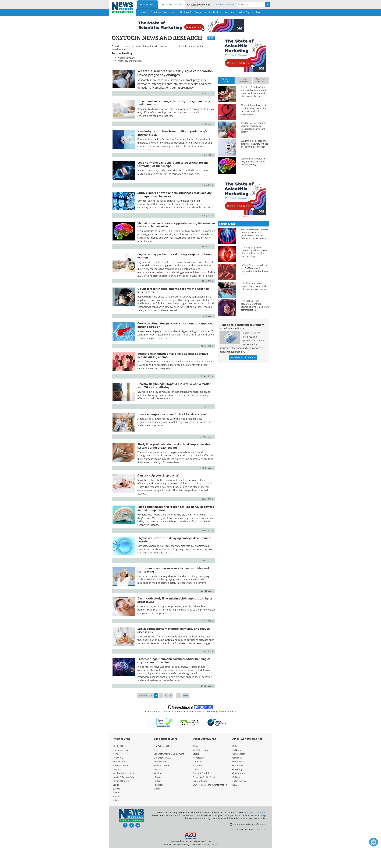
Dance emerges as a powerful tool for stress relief (172, 414)
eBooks (116, 788)
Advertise (197, 765)
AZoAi (234, 784)
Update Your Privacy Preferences (249, 824)
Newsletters (199, 757)
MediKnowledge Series (124, 773)
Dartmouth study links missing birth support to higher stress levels (174, 600)
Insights (117, 769)
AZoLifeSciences (240, 781)
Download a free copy (243, 357)
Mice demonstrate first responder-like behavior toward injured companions (175, 508)
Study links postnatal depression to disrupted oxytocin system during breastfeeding (175, 446)
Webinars (158, 773)
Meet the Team (200, 750)
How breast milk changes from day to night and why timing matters (173, 102)
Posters (116, 792)
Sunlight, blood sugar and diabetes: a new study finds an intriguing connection (254, 143)
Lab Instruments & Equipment (169, 753)
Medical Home (147, 4)
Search (196, 753)
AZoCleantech (238, 753)
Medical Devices (121, 781)
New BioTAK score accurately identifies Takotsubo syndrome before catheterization (255, 305)
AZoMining (237, 769)
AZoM (234, 746)
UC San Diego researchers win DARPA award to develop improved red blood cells (255, 269)
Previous (142, 695)
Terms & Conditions (202, 773)
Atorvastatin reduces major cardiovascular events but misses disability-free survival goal (254, 109)
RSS (211, 38)
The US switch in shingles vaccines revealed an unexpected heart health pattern (253, 127)
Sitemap (197, 761)
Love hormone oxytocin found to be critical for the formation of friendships (173, 164)
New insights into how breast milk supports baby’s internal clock (172, 133)
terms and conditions (254, 812)
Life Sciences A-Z (162, 757)
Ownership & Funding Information (210, 784)
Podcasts (117, 796)
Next (185, 695)
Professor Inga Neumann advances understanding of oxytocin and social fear (173, 660)
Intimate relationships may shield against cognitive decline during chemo (172, 355)
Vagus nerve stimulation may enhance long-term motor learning (253, 161)
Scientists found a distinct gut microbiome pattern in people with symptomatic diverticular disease (254, 92)
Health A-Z (118, 757)
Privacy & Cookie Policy (204, 777)
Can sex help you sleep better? (158, 475)
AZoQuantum (238, 773)
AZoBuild (236, 777)
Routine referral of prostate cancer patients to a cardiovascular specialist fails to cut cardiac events (254, 234)
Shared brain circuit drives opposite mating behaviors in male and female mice (176, 224)
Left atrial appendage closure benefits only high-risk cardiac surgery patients (255, 286)
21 (178, 695)
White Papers (119, 761)
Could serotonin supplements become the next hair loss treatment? (173, 290)
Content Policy (200, 781)
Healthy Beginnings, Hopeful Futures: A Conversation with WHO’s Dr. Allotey (174, 385)
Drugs (116, 784)
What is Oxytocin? (126, 57)
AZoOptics (237, 757)
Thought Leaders (121, 765)
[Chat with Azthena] (373, 842)
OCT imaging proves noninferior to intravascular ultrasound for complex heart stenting (254, 252)
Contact (196, 769)
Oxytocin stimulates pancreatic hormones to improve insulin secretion (174, 325)
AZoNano (236, 750)
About (196, 746)
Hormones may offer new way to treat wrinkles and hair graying (173, 569)
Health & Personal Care (124, 777)
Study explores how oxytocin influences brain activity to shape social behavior (174, 194)
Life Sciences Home (171, 4)
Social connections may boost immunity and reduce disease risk (173, 630)
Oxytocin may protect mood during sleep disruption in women (175, 255)
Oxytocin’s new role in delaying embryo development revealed (174, 539)
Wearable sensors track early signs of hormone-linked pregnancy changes (175, 73)
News (115, 753)
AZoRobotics (238, 761)
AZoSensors (237, 765)
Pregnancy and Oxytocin (130, 60)
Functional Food (121, 750)
